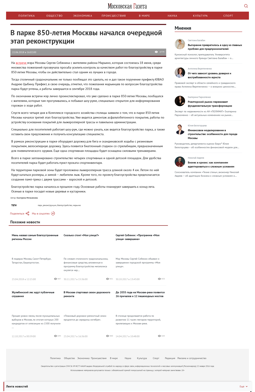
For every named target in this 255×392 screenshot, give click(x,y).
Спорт (228, 15)
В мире (144, 15)
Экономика (82, 15)
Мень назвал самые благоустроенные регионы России (35, 237)
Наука (172, 15)
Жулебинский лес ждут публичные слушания (33, 294)
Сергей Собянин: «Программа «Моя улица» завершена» (137, 237)
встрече (21, 63)
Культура (200, 15)
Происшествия (114, 15)
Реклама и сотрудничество (191, 358)
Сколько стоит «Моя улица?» (81, 235)
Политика (26, 15)
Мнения (183, 28)
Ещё (242, 386)
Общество (54, 15)
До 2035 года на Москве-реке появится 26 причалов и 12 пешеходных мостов (140, 294)
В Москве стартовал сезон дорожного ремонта (87, 294)
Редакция (170, 358)
